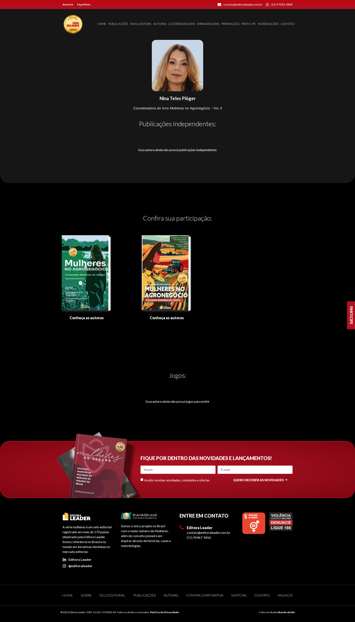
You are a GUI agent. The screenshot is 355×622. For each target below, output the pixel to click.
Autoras (159, 23)
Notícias (239, 595)
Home (102, 23)
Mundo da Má (286, 612)
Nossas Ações (268, 23)
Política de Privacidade (164, 612)
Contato (288, 23)
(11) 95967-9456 (199, 537)
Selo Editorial (112, 595)
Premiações (230, 23)
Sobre (86, 595)
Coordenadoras (181, 23)
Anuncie (67, 4)
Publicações (118, 23)
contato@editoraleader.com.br (208, 532)
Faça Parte (83, 4)
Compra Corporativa (204, 595)
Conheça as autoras (87, 318)
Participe (248, 23)
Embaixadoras (208, 23)
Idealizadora (140, 23)
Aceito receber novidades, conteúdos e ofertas (177, 480)
